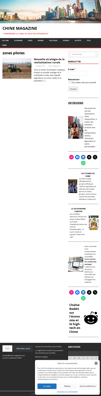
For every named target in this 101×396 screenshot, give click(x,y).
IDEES (30, 40)
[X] (95, 157)
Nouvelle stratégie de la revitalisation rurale (49, 61)
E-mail (72, 69)
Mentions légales (41, 357)
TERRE (4, 45)
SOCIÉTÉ (78, 40)
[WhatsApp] (83, 163)
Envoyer (73, 89)
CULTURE (5, 40)
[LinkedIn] (83, 157)
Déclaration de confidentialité (67, 392)
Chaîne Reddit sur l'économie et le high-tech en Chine (75, 318)
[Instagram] (71, 157)
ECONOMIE (18, 40)
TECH (89, 40)
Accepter (47, 386)
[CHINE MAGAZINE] (50, 22)
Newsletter (74, 79)
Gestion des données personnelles (48, 346)
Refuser (67, 386)
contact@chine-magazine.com (13, 355)
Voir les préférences (88, 386)
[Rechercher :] (83, 54)
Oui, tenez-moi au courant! (83, 82)
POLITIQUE (53, 40)
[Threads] (89, 157)
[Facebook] (77, 157)
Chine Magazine (54, 66)
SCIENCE (66, 40)
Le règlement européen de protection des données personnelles (49, 351)
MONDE (41, 40)
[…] (44, 80)
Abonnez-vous (23, 348)
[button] (96, 363)
